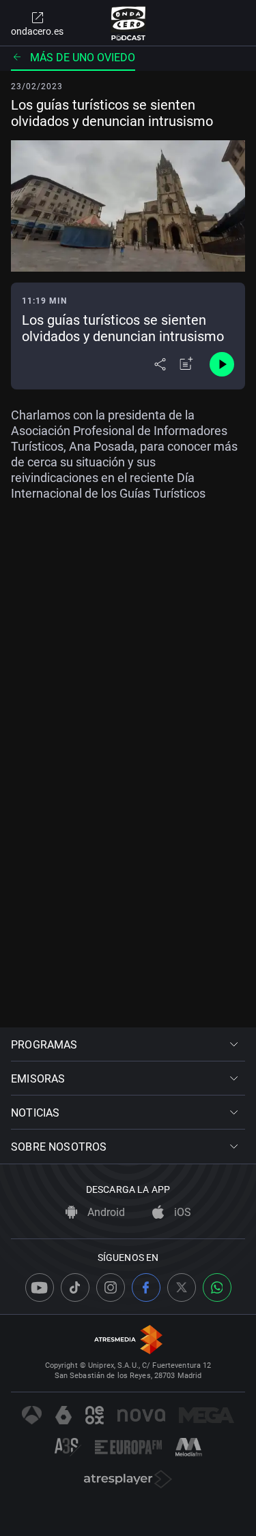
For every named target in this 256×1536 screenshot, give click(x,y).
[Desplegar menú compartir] (160, 364)
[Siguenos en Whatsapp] (217, 1287)
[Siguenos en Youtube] (39, 1287)
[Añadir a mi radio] (186, 364)
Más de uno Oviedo (82, 57)
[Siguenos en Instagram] (110, 1287)
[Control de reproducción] (222, 364)
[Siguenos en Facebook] (146, 1287)
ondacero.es (37, 31)
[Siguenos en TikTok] (75, 1287)
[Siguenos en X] (181, 1287)
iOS (181, 1212)
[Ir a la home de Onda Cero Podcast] (128, 23)
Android (105, 1212)
